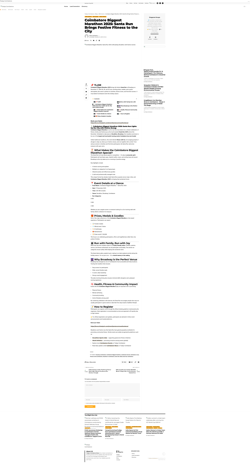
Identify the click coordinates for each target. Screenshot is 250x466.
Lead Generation (75, 6)
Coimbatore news (135, 354)
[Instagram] (162, 3)
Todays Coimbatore (6, 1)
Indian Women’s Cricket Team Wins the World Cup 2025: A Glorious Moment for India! (155, 431)
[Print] (99, 40)
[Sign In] (164, 3)
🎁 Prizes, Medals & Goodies (103, 116)
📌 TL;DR (98, 101)
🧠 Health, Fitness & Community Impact (127, 110)
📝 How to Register (124, 113)
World (22, 9)
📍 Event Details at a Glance (103, 113)
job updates (150, 428)
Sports (30, 9)
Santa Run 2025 (118, 356)
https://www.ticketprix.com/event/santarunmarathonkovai (109, 123)
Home (66, 6)
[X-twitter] (160, 3)
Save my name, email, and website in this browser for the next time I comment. (100, 403)
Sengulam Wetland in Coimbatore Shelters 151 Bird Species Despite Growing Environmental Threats (153, 87)
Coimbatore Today (136, 426)
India (26, 9)
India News (103, 16)
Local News (108, 428)
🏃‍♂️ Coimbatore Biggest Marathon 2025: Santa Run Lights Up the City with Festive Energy (102, 106)
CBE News (4, 9)
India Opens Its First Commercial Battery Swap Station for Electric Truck (134, 431)
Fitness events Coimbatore (96, 356)
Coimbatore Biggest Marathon (114, 354)
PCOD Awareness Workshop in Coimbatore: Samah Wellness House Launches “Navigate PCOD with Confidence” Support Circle (93, 433)
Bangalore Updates (42, 9)
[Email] (93, 40)
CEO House (17, 9)
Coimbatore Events (125, 354)
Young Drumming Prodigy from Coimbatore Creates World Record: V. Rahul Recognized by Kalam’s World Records (114, 433)
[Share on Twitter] (91, 40)
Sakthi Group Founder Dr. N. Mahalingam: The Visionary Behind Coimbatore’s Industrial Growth (154, 74)
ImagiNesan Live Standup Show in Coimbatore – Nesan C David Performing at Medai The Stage (154, 102)
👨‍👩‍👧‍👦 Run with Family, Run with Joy (126, 102)
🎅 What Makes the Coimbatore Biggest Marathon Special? (103, 110)
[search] (248, 6)
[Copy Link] (96, 40)
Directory (84, 6)
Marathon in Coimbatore (108, 356)
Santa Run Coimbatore (128, 356)
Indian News (156, 426)
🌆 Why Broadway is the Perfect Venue (127, 106)
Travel (35, 9)
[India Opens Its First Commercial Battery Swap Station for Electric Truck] (135, 423)
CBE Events (10, 9)
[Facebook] (157, 3)
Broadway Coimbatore (101, 354)
